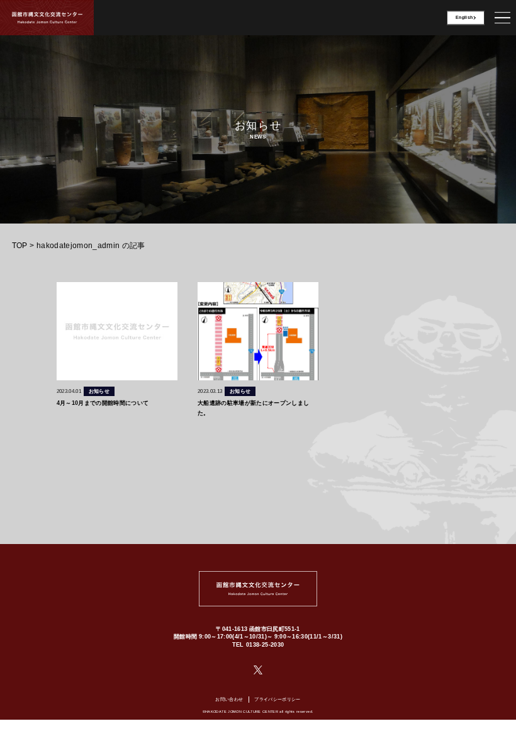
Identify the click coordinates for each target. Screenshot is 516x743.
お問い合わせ (229, 699)
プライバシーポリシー (277, 699)
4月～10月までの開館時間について (103, 402)
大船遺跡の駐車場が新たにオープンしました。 (254, 407)
